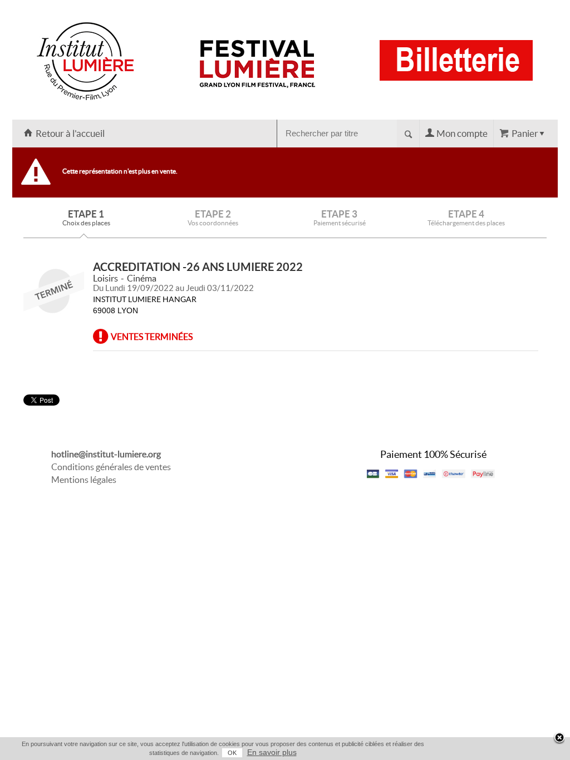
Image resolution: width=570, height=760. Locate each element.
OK (232, 752)
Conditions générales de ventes (111, 467)
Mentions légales (83, 480)
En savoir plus (272, 752)
